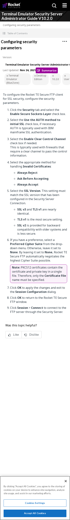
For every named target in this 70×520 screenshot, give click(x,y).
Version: (7, 57)
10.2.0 (55, 79)
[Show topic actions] (64, 41)
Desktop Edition (40, 77)
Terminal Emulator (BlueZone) (12, 79)
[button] (35, 33)
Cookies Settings (35, 503)
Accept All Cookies (35, 513)
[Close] (66, 481)
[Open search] (53, 5)
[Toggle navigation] (64, 5)
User (66, 79)
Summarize (49, 70)
